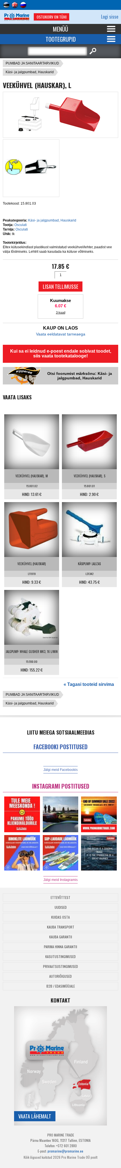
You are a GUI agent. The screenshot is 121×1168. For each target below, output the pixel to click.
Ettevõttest (60, 897)
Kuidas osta (60, 917)
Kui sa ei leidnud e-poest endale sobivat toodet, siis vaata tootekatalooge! (60, 353)
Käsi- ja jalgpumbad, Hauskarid (30, 72)
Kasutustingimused (60, 956)
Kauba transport (60, 927)
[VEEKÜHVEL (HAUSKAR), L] (60, 133)
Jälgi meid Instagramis (60, 880)
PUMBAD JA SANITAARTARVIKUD (32, 63)
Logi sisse (109, 16)
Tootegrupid (61, 39)
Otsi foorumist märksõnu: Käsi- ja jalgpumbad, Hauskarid (79, 375)
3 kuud (60, 312)
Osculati (20, 225)
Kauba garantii (60, 936)
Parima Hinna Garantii (60, 946)
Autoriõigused (60, 976)
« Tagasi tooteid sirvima (89, 684)
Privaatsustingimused (60, 966)
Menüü (60, 29)
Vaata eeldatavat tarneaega (60, 334)
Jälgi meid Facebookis (60, 770)
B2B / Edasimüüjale (60, 986)
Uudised (61, 907)
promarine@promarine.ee (65, 1151)
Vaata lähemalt (34, 1116)
